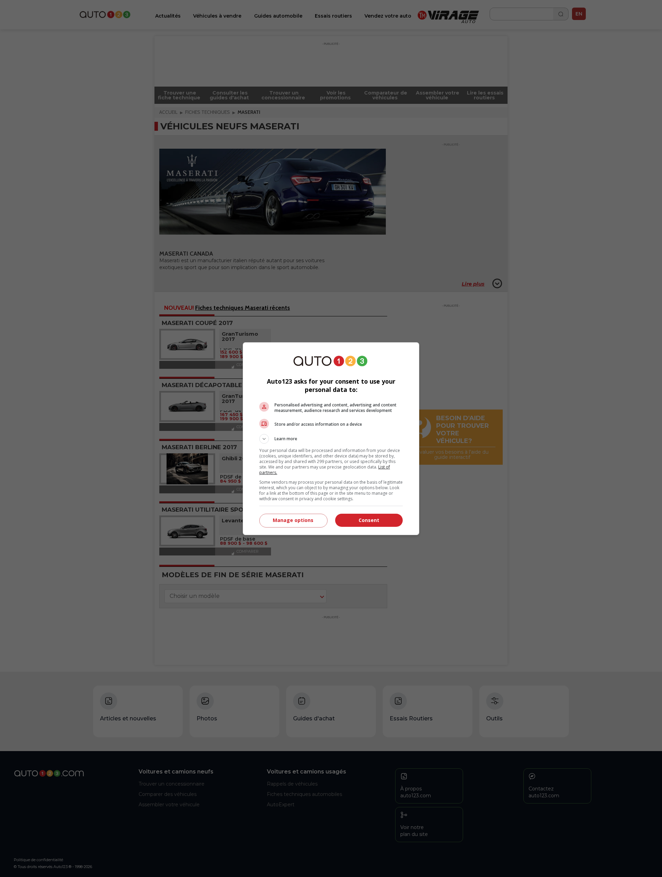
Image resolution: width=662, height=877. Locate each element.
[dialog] (331, 438)
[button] (331, 439)
